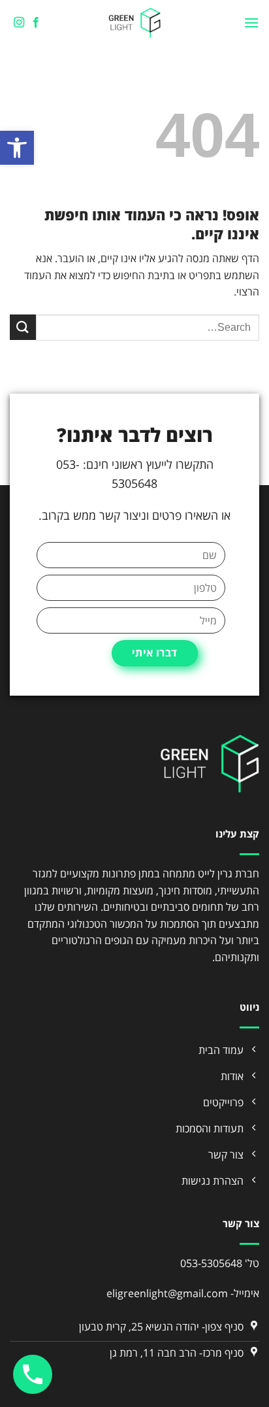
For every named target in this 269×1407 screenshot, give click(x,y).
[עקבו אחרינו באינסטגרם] (18, 23)
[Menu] (251, 23)
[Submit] (23, 327)
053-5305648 (211, 1263)
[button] (17, 148)
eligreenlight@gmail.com (167, 1293)
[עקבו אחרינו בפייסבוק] (35, 23)
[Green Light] (134, 23)
